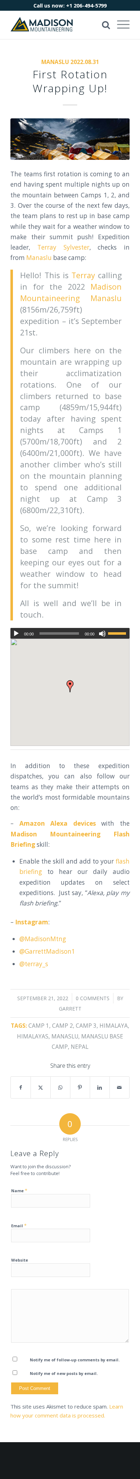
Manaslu (39, 258)
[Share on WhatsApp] (60, 1087)
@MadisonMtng (42, 939)
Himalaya (113, 1026)
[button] (70, 686)
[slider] (119, 633)
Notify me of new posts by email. (64, 1373)
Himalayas (32, 1036)
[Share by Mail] (119, 1087)
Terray (83, 275)
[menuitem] (120, 24)
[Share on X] (40, 1087)
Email (19, 1225)
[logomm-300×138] (58, 24)
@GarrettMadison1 (47, 951)
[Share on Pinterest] (80, 1087)
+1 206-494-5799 (86, 5)
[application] (70, 633)
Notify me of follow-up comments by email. (75, 1359)
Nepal (79, 1047)
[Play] (16, 633)
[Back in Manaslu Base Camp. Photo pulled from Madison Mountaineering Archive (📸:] (70, 139)
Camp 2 (62, 1026)
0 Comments (92, 998)
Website (19, 1260)
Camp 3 (86, 1026)
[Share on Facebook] (21, 1087)
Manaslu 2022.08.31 (70, 62)
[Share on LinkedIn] (99, 1087)
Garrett (70, 1008)
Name (19, 1190)
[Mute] (102, 633)
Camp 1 (38, 1026)
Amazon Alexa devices (57, 823)
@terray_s (33, 964)
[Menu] (120, 24)
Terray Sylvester (63, 247)
